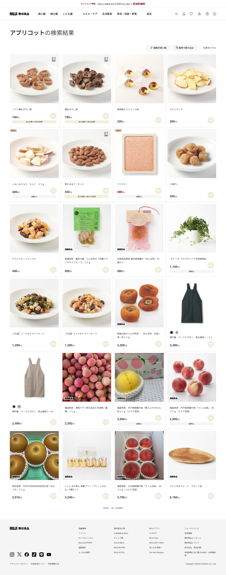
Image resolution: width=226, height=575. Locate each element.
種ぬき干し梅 (71, 109)
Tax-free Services (156, 552)
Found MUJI (119, 542)
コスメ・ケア (90, 14)
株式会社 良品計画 (192, 547)
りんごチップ (176, 109)
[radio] (171, 332)
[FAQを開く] (207, 13)
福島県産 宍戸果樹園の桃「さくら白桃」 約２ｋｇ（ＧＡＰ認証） (192, 409)
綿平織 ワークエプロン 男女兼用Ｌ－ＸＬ (191, 337)
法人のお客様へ (155, 547)
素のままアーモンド (74, 184)
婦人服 (42, 14)
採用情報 (188, 533)
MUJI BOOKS (119, 547)
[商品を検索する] (176, 13)
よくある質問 (84, 552)
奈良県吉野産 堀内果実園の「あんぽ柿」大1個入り (138, 260)
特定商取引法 (53, 563)
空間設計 (82, 547)
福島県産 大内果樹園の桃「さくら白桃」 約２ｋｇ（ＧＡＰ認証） (139, 488)
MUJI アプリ (154, 528)
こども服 (68, 14)
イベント (82, 533)
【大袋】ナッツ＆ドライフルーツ (81, 333)
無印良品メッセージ (192, 538)
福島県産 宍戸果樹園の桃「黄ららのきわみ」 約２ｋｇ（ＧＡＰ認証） (140, 409)
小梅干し (174, 184)
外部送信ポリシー (38, 563)
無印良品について (191, 542)
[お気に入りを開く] (191, 13)
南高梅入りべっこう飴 (128, 109)
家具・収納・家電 (127, 14)
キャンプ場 (118, 538)
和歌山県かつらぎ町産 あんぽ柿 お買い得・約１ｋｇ (138, 335)
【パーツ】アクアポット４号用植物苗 (188, 258)
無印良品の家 (119, 528)
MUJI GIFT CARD (156, 542)
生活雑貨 (107, 14)
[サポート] (214, 14)
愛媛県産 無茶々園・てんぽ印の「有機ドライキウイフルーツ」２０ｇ (86, 260)
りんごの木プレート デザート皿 (186, 486)
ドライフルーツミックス (24, 258)
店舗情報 (82, 528)
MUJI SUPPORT (85, 542)
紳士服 (54, 14)
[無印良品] (19, 528)
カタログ (153, 533)
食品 (149, 14)
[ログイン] (183, 14)
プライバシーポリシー (19, 563)
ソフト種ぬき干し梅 (22, 109)
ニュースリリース (191, 528)
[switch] (53, 116)
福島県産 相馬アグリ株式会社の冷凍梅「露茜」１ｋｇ (86, 409)
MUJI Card (153, 538)
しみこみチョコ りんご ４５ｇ (28, 184)
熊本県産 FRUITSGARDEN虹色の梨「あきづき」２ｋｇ (33, 488)
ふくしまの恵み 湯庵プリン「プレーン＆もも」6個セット (85, 488)
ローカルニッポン (86, 538)
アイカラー (122, 184)
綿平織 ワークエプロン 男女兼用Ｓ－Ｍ (32, 411)
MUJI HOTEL (119, 552)
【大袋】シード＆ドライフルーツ (28, 333)
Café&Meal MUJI (121, 533)
